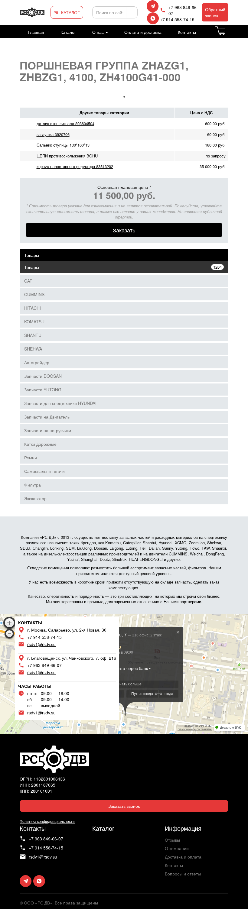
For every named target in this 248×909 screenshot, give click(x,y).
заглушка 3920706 (53, 134)
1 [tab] (124, 97)
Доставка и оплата (183, 857)
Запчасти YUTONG (42, 390)
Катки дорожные (40, 444)
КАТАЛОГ (70, 12)
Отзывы (172, 840)
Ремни (30, 457)
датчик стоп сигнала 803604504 (65, 123)
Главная (36, 32)
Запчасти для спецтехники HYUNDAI (60, 403)
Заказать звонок (124, 806)
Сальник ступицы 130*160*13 (63, 145)
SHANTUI (33, 335)
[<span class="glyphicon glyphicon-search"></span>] (132, 12)
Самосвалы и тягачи (44, 471)
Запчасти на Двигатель (47, 417)
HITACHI (32, 308)
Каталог (68, 32)
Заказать (124, 230)
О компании (177, 848)
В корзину (228, 34)
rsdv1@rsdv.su (41, 644)
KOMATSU (34, 322)
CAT (28, 281)
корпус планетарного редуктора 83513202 (75, 166)
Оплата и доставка (143, 32)
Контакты (187, 32)
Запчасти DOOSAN (43, 376)
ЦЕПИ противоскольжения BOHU (67, 156)
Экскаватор (35, 498)
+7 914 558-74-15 (177, 19)
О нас (98, 32)
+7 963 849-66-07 (183, 10)
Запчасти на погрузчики (47, 430)
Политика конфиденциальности (47, 821)
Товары (31, 255)
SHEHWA (33, 349)
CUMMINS (34, 294)
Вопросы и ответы (183, 874)
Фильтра (32, 485)
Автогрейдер (36, 362)
